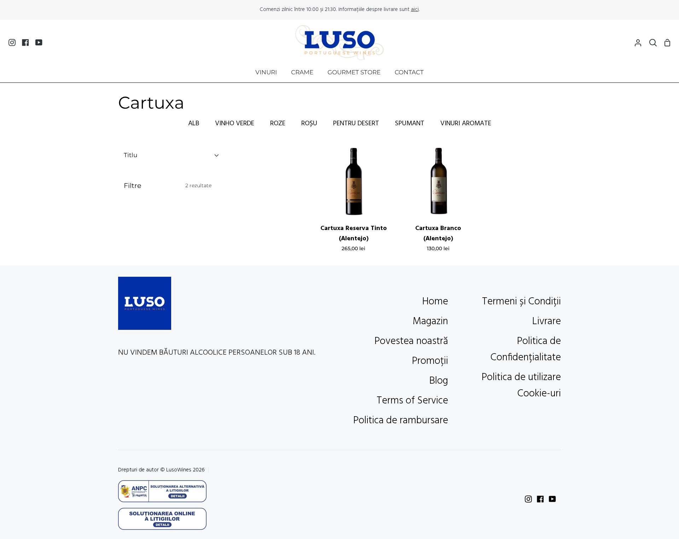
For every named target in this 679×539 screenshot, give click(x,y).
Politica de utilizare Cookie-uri (521, 385)
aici (415, 9)
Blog (438, 381)
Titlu (130, 155)
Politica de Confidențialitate (526, 349)
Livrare (546, 322)
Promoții (430, 361)
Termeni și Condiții (521, 302)
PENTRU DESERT (356, 123)
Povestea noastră (411, 341)
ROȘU (309, 123)
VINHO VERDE (234, 123)
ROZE (277, 123)
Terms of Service (412, 401)
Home (435, 302)
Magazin (430, 322)
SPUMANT (409, 123)
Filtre (167, 185)
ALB (193, 123)
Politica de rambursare (400, 421)
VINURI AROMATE (465, 123)
